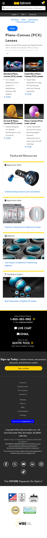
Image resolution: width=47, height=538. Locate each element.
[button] (20, 319)
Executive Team (22, 386)
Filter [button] (12, 28)
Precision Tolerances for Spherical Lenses (23, 227)
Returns (22, 403)
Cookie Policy (21, 440)
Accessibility (22, 442)
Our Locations (23, 390)
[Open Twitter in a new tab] (15, 465)
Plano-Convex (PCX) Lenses (26, 22)
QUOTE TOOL (21, 343)
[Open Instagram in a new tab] (41, 465)
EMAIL (24, 334)
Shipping (23, 399)
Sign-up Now (23, 368)
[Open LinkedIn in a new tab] (32, 465)
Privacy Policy (9, 440)
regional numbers (26, 322)
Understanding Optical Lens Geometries (22, 191)
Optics (23, 19)
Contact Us (32, 14)
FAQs (23, 407)
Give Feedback (23, 411)
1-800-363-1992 (20, 319)
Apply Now (22, 421)
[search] (24, 8)
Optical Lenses (33, 19)
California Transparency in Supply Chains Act (22, 448)
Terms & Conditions (34, 440)
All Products (15, 19)
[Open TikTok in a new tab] (23, 472)
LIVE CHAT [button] (24, 328)
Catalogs (23, 415)
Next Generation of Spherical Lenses (20, 301)
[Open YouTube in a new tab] (23, 465)
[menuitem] (4, 2)
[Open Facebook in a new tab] (6, 465)
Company (22, 382)
